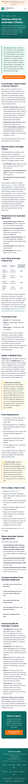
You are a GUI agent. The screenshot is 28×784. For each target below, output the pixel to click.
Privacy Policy (8, 781)
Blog (14, 774)
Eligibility (8, 16)
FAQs (14, 767)
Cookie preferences (18, 781)
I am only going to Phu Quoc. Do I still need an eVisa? (12, 608)
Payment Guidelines (8, 778)
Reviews (5, 771)
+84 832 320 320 (15, 757)
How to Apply (11, 764)
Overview (4, 764)
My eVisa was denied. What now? (11, 615)
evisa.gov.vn (9, 185)
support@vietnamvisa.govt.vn (14, 758)
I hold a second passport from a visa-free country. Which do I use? (12, 593)
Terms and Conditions (19, 778)
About (10, 771)
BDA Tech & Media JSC (11, 761)
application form (13, 491)
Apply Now (22, 771)
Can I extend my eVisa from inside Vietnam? (11, 601)
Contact (16, 771)
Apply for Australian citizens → (14, 77)
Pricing (24, 764)
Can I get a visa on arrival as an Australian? (12, 585)
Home (2, 16)
